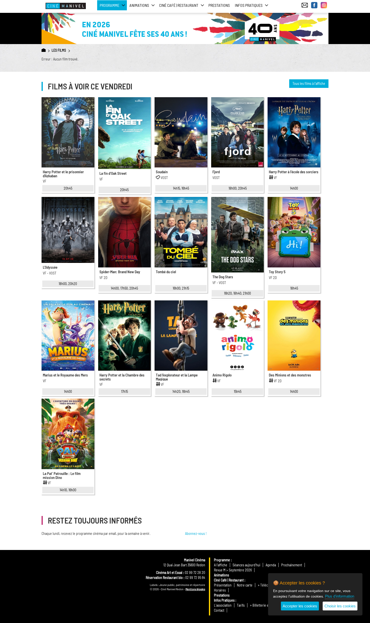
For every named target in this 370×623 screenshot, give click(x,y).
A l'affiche (220, 565)
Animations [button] (139, 5)
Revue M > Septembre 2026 (233, 570)
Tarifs (241, 605)
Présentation (223, 585)
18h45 (294, 288)
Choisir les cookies (340, 606)
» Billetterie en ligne (264, 605)
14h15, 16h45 (181, 188)
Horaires (220, 590)
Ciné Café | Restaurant (229, 580)
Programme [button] (109, 5)
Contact (219, 610)
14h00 (294, 188)
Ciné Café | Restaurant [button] (178, 5)
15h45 (237, 391)
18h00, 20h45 (238, 188)
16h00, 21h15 (181, 288)
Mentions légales (195, 589)
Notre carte (244, 585)
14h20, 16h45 (181, 391)
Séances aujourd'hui (246, 565)
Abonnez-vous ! (196, 533)
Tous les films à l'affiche (308, 83)
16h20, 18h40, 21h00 (237, 293)
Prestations (219, 5)
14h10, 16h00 (68, 490)
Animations (221, 575)
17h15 (124, 391)
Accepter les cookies (300, 606)
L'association (223, 605)
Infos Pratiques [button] (249, 5)
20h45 (68, 188)
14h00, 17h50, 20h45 (124, 288)
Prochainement (291, 565)
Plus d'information (339, 596)
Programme (222, 560)
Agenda (271, 565)
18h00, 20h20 (68, 284)
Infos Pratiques (224, 600)
